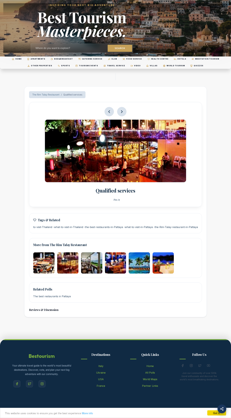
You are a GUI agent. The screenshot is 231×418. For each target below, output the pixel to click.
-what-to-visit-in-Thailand (68, 227)
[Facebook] (16, 383)
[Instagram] (42, 383)
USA (101, 379)
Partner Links (150, 385)
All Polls (150, 372)
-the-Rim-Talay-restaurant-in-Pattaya (176, 227)
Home (150, 366)
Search (120, 48)
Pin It (117, 199)
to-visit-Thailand (42, 227)
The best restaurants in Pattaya (52, 296)
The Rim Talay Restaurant (45, 94)
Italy (100, 366)
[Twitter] (29, 383)
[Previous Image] (109, 111)
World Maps (150, 379)
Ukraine (101, 372)
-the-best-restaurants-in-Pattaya (103, 227)
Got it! (216, 413)
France (101, 385)
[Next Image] (121, 111)
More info (87, 413)
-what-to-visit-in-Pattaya (138, 227)
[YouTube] (208, 366)
